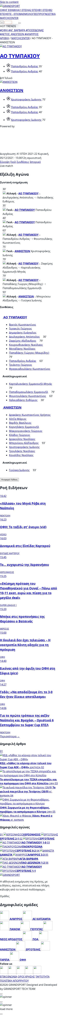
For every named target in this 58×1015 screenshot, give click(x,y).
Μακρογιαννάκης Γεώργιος (25, 431)
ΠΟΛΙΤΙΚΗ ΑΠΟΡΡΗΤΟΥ (14, 980)
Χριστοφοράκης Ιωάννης (26, 99)
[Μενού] (19, 23)
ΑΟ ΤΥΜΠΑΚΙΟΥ (20, 55)
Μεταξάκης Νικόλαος (22, 348)
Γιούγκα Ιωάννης (19, 470)
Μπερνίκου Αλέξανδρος (24, 443)
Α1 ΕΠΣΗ (23, 10)
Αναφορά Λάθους (9, 479)
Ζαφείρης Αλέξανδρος (22, 341)
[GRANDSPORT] (10, 6)
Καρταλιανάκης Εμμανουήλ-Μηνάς (30, 384)
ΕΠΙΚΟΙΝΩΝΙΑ (8, 976)
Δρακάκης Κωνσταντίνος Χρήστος (30, 415)
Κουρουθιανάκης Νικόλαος (26, 345)
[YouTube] (21, 973)
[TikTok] (37, 973)
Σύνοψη (5, 162)
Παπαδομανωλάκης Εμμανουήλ (28, 392)
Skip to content (9, 2)
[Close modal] (1, 993)
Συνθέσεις (23, 162)
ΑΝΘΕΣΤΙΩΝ (11, 90)
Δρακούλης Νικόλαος (22, 439)
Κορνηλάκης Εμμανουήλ (24, 427)
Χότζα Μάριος (17, 419)
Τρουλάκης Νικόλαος (22, 451)
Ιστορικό (35, 162)
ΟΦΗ (3, 10)
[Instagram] (12, 973)
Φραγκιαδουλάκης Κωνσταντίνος (29, 369)
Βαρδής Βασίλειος (20, 423)
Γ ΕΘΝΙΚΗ (12, 10)
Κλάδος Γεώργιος (19, 435)
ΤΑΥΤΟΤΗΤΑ (42, 976)
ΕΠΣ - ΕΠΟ (13, 14)
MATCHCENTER (20, 38)
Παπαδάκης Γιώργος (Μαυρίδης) (29, 353)
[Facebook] (4, 973)
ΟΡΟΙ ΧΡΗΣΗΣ (26, 976)
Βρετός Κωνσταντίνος (22, 324)
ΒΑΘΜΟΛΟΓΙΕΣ (28, 14)
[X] (29, 973)
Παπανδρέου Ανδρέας (24, 66)
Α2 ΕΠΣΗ (33, 10)
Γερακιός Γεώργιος (20, 328)
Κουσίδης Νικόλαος (21, 455)
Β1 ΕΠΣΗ (44, 10)
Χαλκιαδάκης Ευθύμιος (23, 400)
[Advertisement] (29, 150)
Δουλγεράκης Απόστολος (24, 336)
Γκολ (13, 162)
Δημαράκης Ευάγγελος (22, 332)
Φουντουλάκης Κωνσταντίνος (27, 396)
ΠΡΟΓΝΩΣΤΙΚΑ (47, 14)
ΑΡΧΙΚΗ (4, 38)
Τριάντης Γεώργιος (20, 365)
